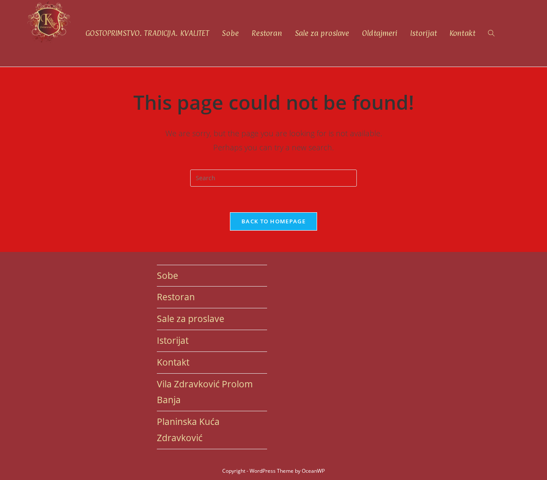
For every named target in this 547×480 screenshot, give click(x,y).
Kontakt (173, 362)
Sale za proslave (190, 319)
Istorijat (172, 340)
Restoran (176, 297)
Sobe (167, 275)
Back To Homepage (273, 221)
